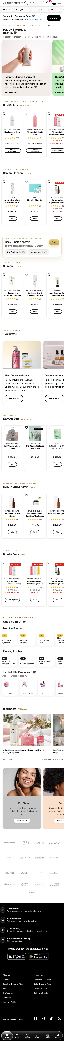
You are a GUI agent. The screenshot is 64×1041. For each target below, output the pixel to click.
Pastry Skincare (22, 10)
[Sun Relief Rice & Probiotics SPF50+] (35, 281)
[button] (59, 3)
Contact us (7, 997)
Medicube (7, 10)
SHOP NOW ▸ (22, 821)
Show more (24, 105)
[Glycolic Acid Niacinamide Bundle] (12, 569)
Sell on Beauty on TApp (42, 984)
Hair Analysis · (39, 252)
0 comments (46, 759)
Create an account (33, 20)
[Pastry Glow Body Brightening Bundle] (35, 569)
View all (28, 173)
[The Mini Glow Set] (35, 188)
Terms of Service (40, 988)
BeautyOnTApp (16, 1019)
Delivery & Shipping (41, 993)
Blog (4, 988)
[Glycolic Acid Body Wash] (35, 120)
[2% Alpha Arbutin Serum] (12, 501)
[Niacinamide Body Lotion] (12, 120)
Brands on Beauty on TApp (13, 984)
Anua (34, 10)
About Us (6, 975)
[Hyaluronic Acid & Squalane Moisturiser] (35, 501)
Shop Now (14, 398)
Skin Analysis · (16, 252)
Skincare (54, 10)
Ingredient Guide (9, 1002)
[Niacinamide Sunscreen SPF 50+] (12, 281)
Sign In (53, 18)
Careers (6, 979)
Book (54, 242)
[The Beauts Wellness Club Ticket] (35, 433)
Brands (44, 10)
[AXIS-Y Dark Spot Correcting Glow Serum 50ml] (12, 188)
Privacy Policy (39, 975)
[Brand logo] (54, 858)
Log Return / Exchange (42, 979)
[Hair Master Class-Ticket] (12, 433)
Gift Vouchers (8, 993)
